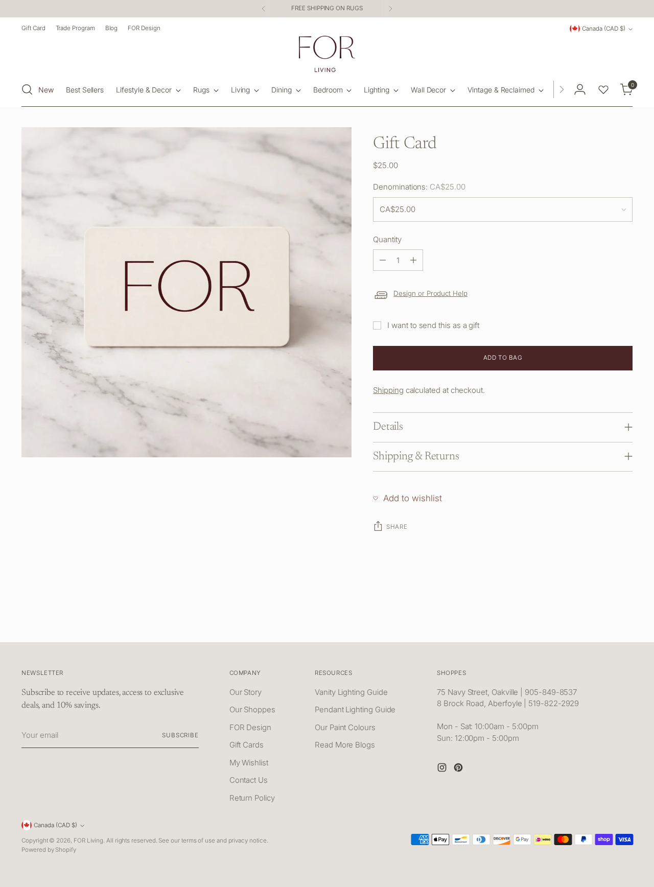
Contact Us (248, 780)
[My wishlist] (603, 89)
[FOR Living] (327, 54)
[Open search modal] (27, 89)
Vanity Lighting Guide (351, 692)
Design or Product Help (430, 293)
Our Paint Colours (345, 727)
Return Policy (252, 798)
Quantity (387, 239)
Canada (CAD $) (603, 28)
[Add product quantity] (413, 260)
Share (396, 526)
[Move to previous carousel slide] (600, 623)
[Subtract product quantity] (382, 260)
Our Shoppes (252, 709)
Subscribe (180, 735)
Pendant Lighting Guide (355, 709)
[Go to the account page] (580, 89)
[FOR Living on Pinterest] (459, 769)
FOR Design (250, 727)
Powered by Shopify (48, 849)
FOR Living (88, 840)
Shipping (388, 390)
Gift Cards (246, 745)
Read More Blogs (345, 745)
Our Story (245, 692)
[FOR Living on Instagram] (443, 769)
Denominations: (419, 187)
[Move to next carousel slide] (624, 623)
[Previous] (263, 8)
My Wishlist (248, 762)
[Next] (390, 8)
